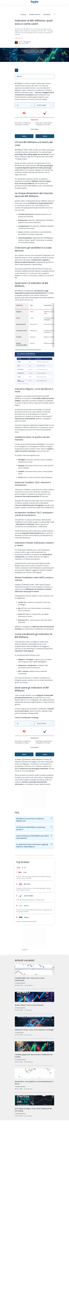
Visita (24, 136)
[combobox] (24, 105)
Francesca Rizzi (20, 1008)
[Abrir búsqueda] (53, 2)
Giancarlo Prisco (21, 1059)
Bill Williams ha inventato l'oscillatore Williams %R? (30, 820)
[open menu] (15, 2)
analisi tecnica (37, 644)
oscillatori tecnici (23, 255)
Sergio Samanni (20, 983)
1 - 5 (18, 868)
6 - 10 (24, 868)
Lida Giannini (27, 42)
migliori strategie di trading (34, 780)
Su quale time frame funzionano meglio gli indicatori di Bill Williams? (32, 845)
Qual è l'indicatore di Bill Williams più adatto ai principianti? (32, 837)
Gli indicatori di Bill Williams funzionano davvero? (30, 828)
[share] (16, 70)
